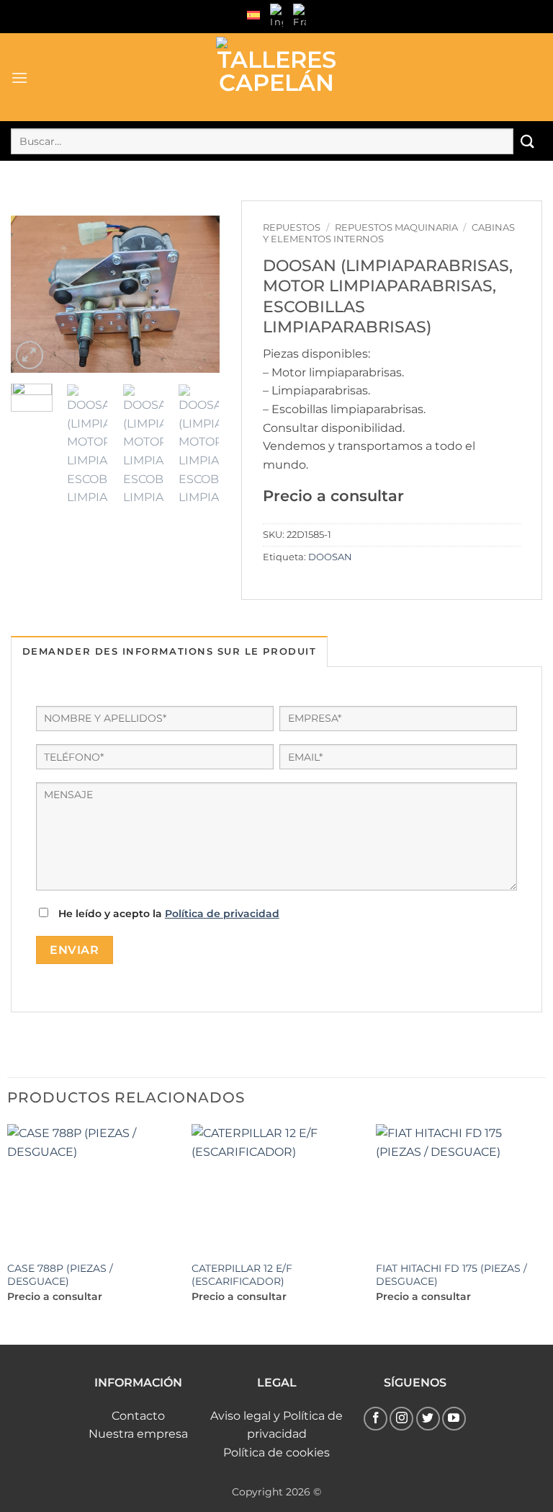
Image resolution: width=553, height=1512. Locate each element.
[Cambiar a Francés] (299, 16)
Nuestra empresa (138, 1434)
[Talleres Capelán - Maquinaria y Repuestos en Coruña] (276, 77)
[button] (20, 77)
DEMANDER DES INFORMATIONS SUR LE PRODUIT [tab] (169, 651)
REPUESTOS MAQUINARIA (396, 227)
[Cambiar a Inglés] (276, 16)
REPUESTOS (291, 227)
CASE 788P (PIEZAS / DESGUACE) (60, 1275)
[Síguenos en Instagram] (401, 1419)
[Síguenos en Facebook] (375, 1419)
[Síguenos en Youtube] (454, 1419)
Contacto (138, 1416)
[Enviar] (527, 141)
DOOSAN (330, 557)
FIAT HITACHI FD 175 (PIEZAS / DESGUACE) (451, 1275)
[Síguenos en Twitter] (428, 1419)
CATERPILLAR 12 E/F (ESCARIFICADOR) (242, 1275)
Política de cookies (276, 1452)
